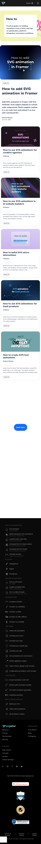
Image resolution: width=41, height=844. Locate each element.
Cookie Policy (34, 834)
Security (5, 739)
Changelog (32, 736)
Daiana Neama (7, 118)
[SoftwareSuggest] (20, 795)
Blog (29, 733)
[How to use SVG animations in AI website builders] (20, 202)
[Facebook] (3, 766)
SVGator (6, 156)
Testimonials (6, 736)
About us (5, 730)
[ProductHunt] (20, 783)
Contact (5, 756)
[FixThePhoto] (20, 810)
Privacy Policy (21, 834)
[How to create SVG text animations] (20, 355)
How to (6, 83)
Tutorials (5, 753)
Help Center (6, 750)
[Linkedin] (17, 766)
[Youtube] (21, 766)
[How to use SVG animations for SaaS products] (20, 304)
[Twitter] (12, 766)
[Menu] (38, 3)
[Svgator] (9, 726)
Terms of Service (7, 834)
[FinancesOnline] (20, 822)
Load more (20, 427)
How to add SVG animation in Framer (20, 91)
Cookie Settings (8, 760)
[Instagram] (7, 766)
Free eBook (32, 730)
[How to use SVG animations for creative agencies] (20, 150)
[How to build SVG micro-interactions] (20, 253)
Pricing (4, 733)
